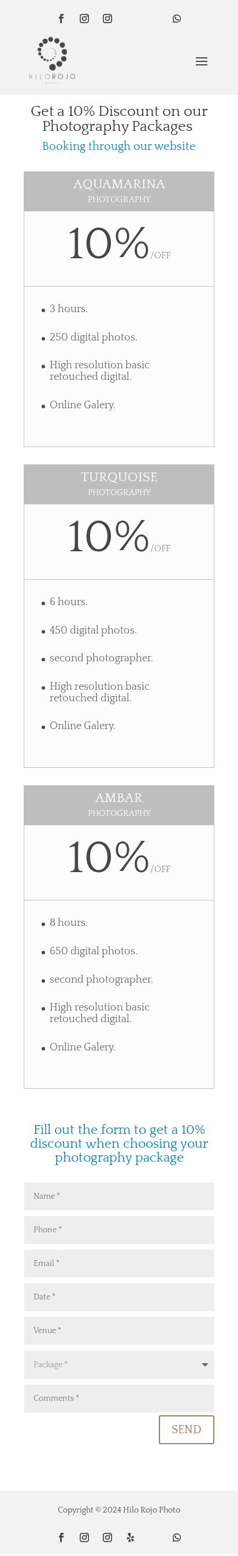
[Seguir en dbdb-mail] (153, 18)
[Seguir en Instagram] (84, 18)
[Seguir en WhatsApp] (177, 18)
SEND (187, 1429)
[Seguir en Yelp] (130, 1537)
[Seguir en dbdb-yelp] (130, 18)
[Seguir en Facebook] (61, 18)
